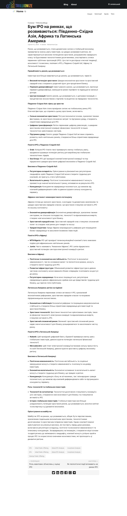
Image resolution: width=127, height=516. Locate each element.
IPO (30, 448)
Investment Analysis (73, 448)
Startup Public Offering (36, 456)
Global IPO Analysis (58, 448)
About (74, 4)
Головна (31, 23)
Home (19, 11)
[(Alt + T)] (25, 11)
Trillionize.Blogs (41, 23)
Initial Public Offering (41, 448)
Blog (66, 4)
